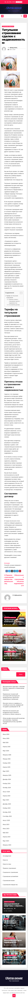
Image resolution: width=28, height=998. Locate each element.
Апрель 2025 (6, 767)
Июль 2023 (6, 824)
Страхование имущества (8, 26)
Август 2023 (6, 820)
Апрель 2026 (6, 746)
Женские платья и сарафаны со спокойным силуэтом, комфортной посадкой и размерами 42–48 (13, 705)
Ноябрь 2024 (6, 783)
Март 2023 (6, 841)
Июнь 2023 (6, 828)
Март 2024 (6, 800)
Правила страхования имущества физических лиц (9, 579)
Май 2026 (5, 742)
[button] (21, 16)
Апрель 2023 (6, 836)
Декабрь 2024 (7, 779)
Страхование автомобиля (10, 876)
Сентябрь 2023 (7, 816)
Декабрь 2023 (7, 804)
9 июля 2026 (9, 945)
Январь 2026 (6, 759)
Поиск (4, 669)
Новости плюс (7, 864)
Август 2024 (6, 791)
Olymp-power (14, 7)
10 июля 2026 (9, 925)
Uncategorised (7, 856)
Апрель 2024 (6, 795)
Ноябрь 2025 (6, 763)
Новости (5, 860)
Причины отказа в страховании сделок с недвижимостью (14, 301)
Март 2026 (6, 750)
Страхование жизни (9, 880)
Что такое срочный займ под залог (13, 638)
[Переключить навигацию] (25, 16)
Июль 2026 (6, 734)
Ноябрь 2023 (6, 808)
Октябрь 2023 (7, 812)
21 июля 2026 (9, 908)
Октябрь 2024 (7, 787)
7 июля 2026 (9, 962)
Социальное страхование (10, 872)
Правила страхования (9, 868)
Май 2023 (5, 832)
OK (14, 995)
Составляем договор (14, 304)
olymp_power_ (14, 47)
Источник (7, 563)
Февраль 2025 (7, 775)
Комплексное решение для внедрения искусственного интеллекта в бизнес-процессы (12, 712)
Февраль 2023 (7, 845)
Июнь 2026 (6, 738)
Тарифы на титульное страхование (12, 296)
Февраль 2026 (7, 754)
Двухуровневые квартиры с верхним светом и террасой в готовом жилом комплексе (14, 688)
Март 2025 (6, 771)
